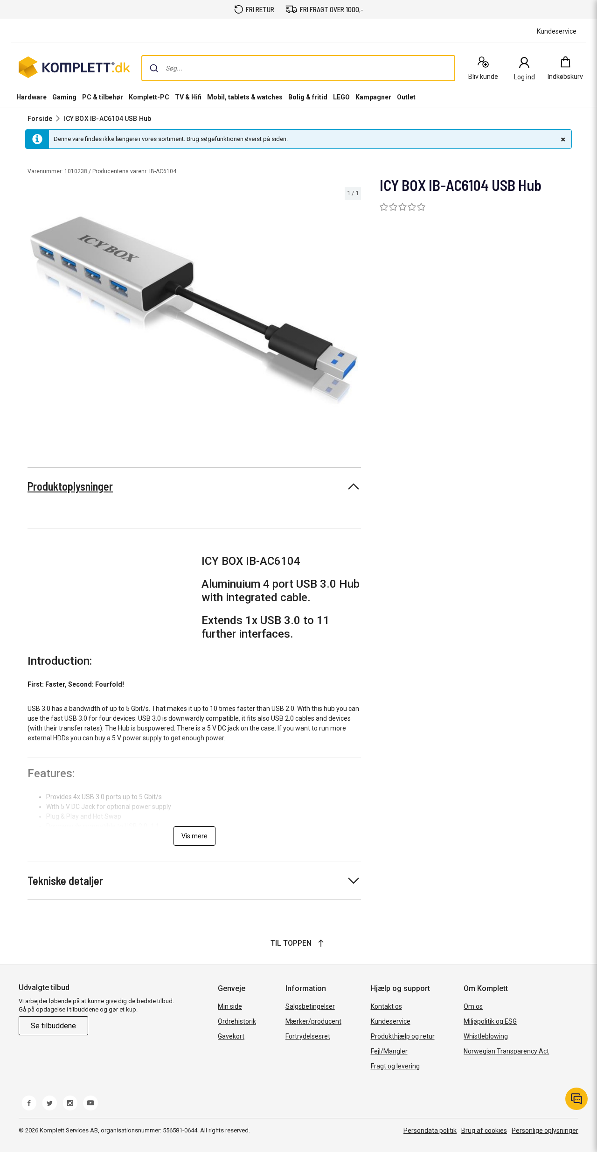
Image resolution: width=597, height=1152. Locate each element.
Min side (230, 1006)
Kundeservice (390, 1021)
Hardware (31, 97)
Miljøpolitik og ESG (490, 1021)
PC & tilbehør (102, 97)
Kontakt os (386, 1006)
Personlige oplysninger (545, 1130)
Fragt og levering (395, 1066)
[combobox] (298, 68)
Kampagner (373, 97)
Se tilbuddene (53, 1025)
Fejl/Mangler (389, 1051)
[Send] (154, 68)
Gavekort (231, 1036)
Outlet (406, 97)
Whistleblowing (486, 1036)
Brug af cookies (484, 1130)
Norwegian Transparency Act (506, 1051)
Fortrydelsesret (307, 1036)
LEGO (341, 97)
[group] (194, 310)
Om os (473, 1006)
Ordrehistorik (237, 1021)
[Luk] (562, 139)
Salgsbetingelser (310, 1006)
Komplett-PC (149, 97)
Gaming (64, 97)
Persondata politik (430, 1130)
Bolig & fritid (307, 97)
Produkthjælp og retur (403, 1036)
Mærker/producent (313, 1021)
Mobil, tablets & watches (245, 97)
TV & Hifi (188, 97)
